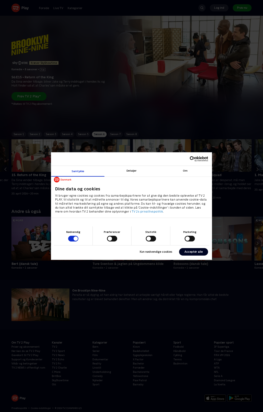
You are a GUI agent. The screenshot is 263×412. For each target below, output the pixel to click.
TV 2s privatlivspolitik (147, 211)
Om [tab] (185, 170)
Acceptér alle (193, 251)
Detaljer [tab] (131, 170)
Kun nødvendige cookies (156, 251)
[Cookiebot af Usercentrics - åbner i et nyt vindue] (192, 159)
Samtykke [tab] (78, 170)
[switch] (112, 238)
